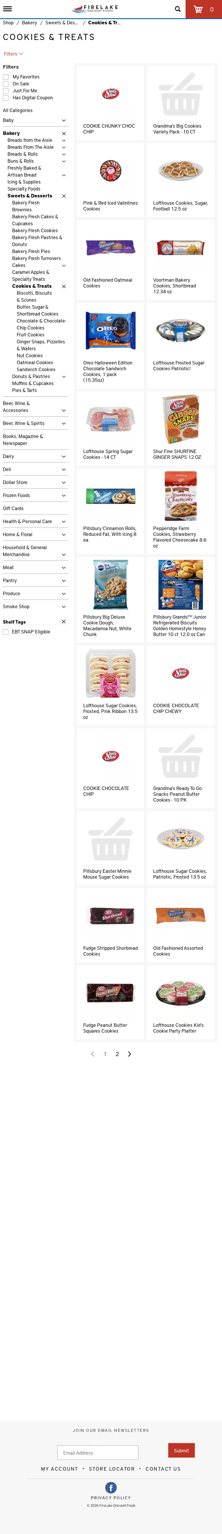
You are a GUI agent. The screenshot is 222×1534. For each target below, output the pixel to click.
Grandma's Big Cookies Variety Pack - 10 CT (177, 128)
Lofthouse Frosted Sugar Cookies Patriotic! (178, 365)
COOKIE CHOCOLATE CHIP (106, 791)
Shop (8, 22)
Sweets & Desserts (65, 22)
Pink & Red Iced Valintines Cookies (110, 205)
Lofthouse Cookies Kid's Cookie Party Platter (178, 1027)
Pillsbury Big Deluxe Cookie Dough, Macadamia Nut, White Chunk (107, 625)
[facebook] (111, 1487)
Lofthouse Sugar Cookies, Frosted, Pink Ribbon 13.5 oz (110, 711)
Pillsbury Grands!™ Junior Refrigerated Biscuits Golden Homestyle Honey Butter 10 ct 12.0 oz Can (179, 625)
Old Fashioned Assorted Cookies (178, 950)
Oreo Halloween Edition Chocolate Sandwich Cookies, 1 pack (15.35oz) (107, 371)
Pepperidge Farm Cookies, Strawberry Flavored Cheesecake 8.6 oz (179, 537)
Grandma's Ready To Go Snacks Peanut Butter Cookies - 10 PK (177, 794)
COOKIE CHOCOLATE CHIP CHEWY (176, 708)
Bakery (29, 22)
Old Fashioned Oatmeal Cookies (107, 282)
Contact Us (163, 1468)
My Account (59, 1468)
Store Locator (112, 1468)
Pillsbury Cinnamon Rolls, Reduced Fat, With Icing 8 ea (109, 534)
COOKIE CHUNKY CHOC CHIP (109, 128)
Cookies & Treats (108, 22)
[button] (62, 120)
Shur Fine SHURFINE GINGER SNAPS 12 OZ (177, 454)
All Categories (18, 110)
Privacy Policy (111, 1497)
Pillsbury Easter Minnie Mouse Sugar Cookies (107, 873)
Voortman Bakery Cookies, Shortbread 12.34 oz (174, 285)
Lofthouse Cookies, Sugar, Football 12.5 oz (180, 205)
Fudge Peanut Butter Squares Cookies (105, 1027)
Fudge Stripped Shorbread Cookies (110, 950)
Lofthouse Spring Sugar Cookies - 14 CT (107, 454)
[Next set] (129, 1054)
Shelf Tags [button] (14, 621)
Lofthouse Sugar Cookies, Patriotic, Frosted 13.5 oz (180, 873)
